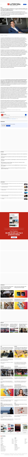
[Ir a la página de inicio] (14, 4)
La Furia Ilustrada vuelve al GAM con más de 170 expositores (20, 400)
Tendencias (2, 366)
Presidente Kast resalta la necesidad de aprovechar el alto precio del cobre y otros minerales (12, 192)
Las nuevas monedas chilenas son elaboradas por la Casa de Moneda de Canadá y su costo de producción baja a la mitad (12, 186)
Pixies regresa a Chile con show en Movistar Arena (20, 397)
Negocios (15, 346)
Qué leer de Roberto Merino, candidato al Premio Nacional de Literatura (20, 416)
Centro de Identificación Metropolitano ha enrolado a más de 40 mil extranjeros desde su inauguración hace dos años (14, 157)
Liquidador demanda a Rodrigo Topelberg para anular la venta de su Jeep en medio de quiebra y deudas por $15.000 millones (12, 183)
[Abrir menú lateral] (1, 4)
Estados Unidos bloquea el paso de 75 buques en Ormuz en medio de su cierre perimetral (7, 405)
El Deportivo (16, 366)
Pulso (1, 7)
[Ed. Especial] (25, 431)
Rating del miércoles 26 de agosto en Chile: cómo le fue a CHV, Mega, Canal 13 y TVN (23, 325)
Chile (1, 346)
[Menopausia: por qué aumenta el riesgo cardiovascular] (20, 410)
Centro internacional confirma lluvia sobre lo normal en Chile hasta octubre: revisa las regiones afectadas (7, 288)
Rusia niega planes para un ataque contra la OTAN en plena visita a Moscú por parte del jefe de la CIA (7, 419)
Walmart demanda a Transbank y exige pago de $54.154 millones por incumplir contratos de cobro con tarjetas (13, 198)
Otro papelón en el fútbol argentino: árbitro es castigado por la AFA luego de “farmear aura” (20, 378)
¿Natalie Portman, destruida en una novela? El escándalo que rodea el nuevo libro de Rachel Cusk (20, 387)
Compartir (2, 35)
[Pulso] (11, 431)
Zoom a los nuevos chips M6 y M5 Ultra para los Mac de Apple (20, 287)
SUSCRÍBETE (14, 237)
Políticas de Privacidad (14, 118)
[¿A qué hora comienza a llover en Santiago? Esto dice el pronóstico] (7, 372)
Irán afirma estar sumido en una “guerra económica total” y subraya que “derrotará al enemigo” (6, 416)
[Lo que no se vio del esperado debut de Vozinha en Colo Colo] (20, 372)
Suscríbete (8, 125)
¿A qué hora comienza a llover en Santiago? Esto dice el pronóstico (6, 368)
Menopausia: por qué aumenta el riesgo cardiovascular (20, 404)
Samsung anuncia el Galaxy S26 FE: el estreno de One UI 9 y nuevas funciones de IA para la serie (20, 300)
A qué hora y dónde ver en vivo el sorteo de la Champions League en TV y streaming (14, 325)
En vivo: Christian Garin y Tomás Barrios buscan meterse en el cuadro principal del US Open (20, 381)
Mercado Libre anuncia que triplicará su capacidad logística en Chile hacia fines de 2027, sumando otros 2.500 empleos (14, 160)
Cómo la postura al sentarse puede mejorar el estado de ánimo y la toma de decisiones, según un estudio (7, 300)
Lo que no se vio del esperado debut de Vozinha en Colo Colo (20, 368)
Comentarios (6, 35)
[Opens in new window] (18, 431)
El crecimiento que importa (17, 358)
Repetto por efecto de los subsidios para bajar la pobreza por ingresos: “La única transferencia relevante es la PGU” (12, 189)
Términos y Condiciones (9, 118)
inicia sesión (3, 125)
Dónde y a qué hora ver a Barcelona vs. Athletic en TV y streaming (5, 325)
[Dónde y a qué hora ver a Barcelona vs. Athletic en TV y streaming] (5, 330)
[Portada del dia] (14, 226)
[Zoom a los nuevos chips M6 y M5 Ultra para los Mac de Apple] (20, 294)
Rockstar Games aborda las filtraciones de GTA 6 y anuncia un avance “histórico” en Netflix (7, 400)
